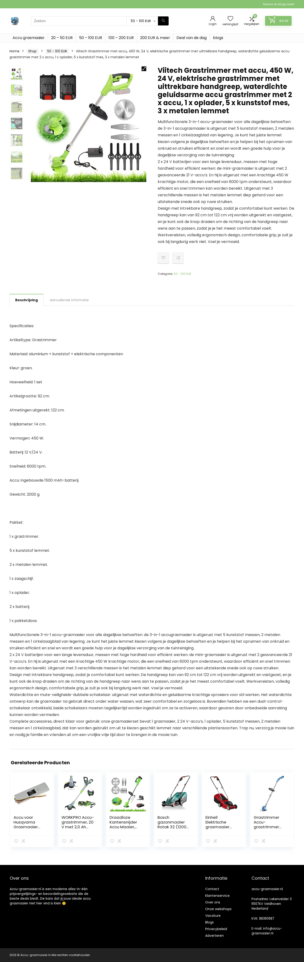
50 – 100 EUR (90, 37)
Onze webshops (218, 909)
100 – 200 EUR (121, 37)
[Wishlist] (230, 19)
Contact (212, 889)
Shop (32, 51)
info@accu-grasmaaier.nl (267, 931)
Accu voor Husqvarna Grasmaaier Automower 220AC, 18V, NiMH (30, 826)
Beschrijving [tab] (26, 300)
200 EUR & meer (155, 37)
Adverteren (214, 935)
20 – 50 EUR (62, 37)
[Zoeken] (163, 20)
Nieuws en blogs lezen (278, 4)
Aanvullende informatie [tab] (69, 300)
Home (14, 51)
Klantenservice (217, 895)
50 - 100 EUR (57, 51)
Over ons (212, 902)
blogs (218, 37)
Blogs (209, 922)
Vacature (213, 915)
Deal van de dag (191, 37)
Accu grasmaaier (29, 37)
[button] (144, 68)
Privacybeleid (216, 929)
